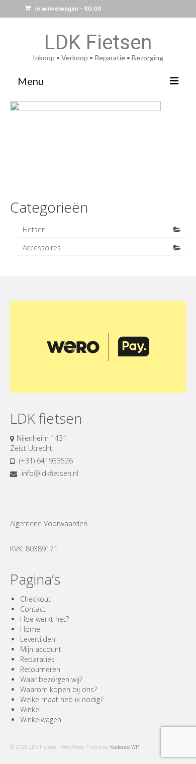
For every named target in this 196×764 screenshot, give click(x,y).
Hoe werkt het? (44, 619)
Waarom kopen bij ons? (58, 689)
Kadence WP (124, 746)
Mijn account (40, 649)
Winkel (30, 709)
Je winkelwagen (67, 8)
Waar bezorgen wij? (51, 679)
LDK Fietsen (98, 42)
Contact (33, 609)
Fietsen (34, 229)
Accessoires (42, 247)
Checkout (35, 599)
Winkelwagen (40, 719)
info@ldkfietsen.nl (49, 473)
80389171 (42, 548)
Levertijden (37, 639)
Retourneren (40, 669)
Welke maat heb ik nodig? (61, 699)
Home (30, 629)
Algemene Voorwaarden (48, 523)
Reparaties (37, 659)
